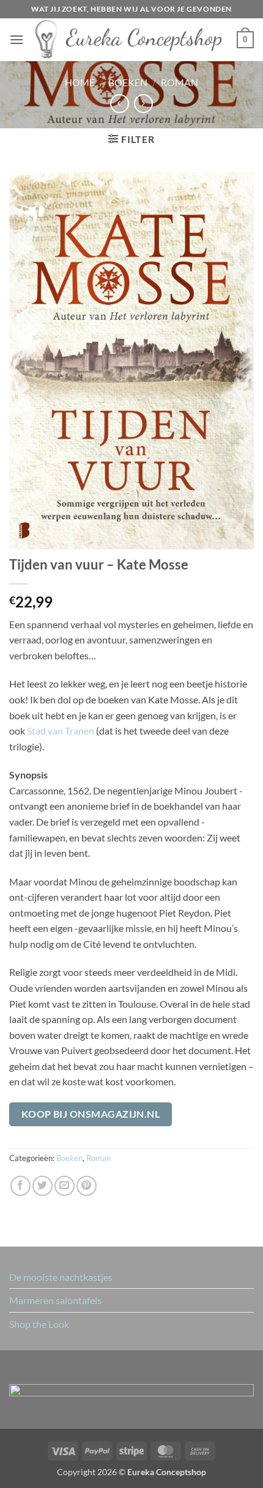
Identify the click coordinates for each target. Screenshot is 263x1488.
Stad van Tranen (60, 730)
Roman (179, 82)
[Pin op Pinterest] (86, 1186)
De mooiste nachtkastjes (61, 1277)
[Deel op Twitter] (42, 1186)
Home (80, 82)
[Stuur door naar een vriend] (64, 1186)
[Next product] (119, 103)
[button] (16, 39)
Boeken (127, 82)
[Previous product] (143, 103)
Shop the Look (39, 1324)
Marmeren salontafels (55, 1300)
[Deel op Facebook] (20, 1186)
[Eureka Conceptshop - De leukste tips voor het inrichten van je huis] (131, 39)
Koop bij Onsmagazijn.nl (90, 1114)
